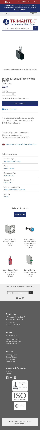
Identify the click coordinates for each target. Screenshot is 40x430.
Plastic (6, 197)
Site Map (23, 423)
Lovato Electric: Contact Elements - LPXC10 (30, 272)
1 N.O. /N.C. (8, 182)
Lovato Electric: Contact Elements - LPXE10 (10, 241)
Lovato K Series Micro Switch (14, 189)
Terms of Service (11, 357)
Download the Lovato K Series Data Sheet (21, 144)
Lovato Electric (7, 84)
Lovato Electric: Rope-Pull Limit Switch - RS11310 (10, 272)
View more (20, 214)
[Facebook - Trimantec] (17, 298)
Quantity (5, 91)
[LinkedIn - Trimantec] (23, 298)
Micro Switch (8, 175)
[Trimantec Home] (20, 22)
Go (31, 293)
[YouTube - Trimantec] (20, 298)
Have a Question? (10, 109)
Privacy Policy (10, 359)
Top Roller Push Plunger (12, 161)
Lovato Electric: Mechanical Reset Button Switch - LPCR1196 (29, 242)
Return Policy (10, 362)
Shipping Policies (11, 355)
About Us (9, 371)
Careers (8, 374)
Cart (34, 13)
